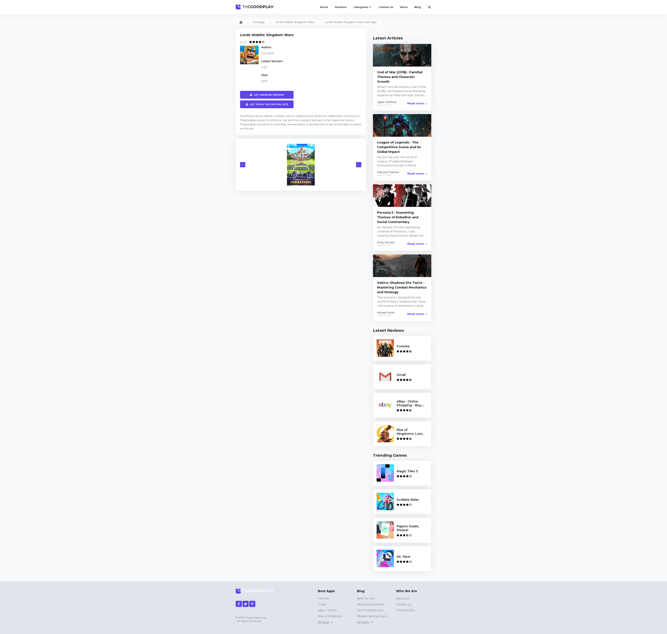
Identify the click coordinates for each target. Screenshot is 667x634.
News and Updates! (370, 604)
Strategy (259, 22)
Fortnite (323, 598)
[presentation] (242, 164)
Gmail (322, 604)
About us (402, 598)
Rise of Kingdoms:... (331, 616)
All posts (363, 622)
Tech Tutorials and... (371, 610)
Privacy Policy (405, 610)
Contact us (403, 604)
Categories (361, 7)
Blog (417, 7)
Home (324, 7)
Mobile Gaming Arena (372, 616)
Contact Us (385, 7)
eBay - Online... (328, 610)
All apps (324, 622)
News (403, 7)
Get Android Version (269, 94)
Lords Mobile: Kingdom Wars (295, 22)
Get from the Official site (269, 104)
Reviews (341, 7)
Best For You (366, 598)
